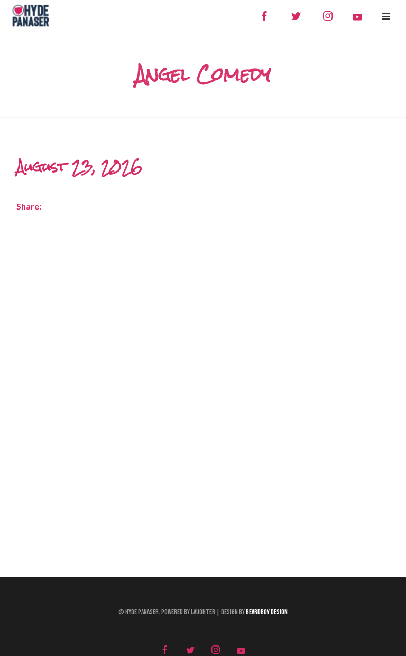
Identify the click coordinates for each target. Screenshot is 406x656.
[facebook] (264, 15)
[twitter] (296, 15)
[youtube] (357, 16)
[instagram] (327, 15)
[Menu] (386, 16)
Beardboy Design (267, 612)
